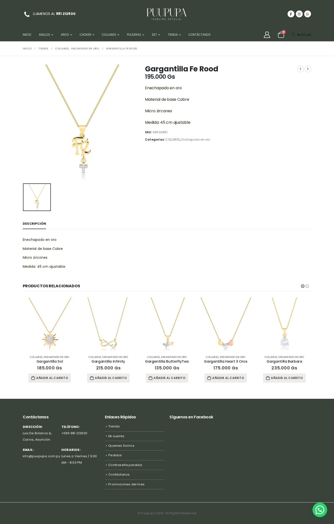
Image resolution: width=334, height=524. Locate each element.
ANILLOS (44, 35)
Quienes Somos (121, 445)
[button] (301, 35)
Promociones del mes (126, 484)
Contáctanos (200, 35)
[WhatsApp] (307, 14)
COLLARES (109, 35)
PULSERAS (134, 35)
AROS (65, 35)
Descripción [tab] (34, 223)
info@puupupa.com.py (41, 456)
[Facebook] (291, 14)
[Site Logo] (167, 14)
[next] (307, 69)
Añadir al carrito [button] (52, 378)
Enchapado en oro (195, 139)
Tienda (173, 35)
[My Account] (267, 35)
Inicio (27, 35)
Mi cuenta (116, 436)
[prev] (300, 69)
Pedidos (115, 455)
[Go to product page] (50, 324)
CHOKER (85, 35)
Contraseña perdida (125, 465)
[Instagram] (299, 14)
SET (154, 35)
